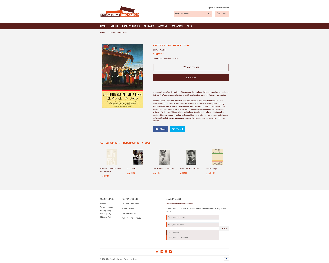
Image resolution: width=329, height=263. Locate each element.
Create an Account (222, 8)
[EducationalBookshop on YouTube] (170, 252)
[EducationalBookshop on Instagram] (166, 252)
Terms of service (106, 207)
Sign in (210, 8)
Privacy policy (105, 210)
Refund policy (105, 214)
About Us (162, 26)
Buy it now (191, 78)
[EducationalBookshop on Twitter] (157, 252)
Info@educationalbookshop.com (179, 204)
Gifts (189, 26)
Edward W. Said (159, 50)
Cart (223, 13)
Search (103, 204)
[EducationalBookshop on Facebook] (161, 252)
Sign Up (224, 229)
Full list (114, 26)
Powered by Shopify (131, 259)
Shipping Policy (106, 217)
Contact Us (177, 26)
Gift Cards (149, 26)
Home (103, 26)
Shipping (156, 58)
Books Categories (131, 26)
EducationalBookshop (114, 259)
